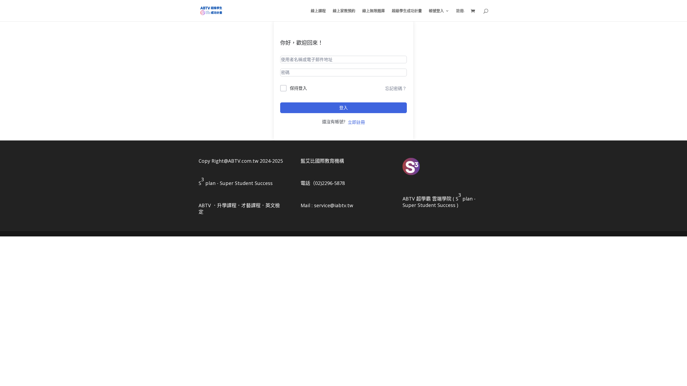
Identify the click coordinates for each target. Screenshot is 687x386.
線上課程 (318, 11)
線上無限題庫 (373, 11)
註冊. (460, 11)
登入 (343, 108)
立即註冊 (356, 122)
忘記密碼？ (396, 88)
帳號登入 (436, 11)
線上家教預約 (344, 11)
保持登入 (298, 88)
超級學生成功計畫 (407, 11)
